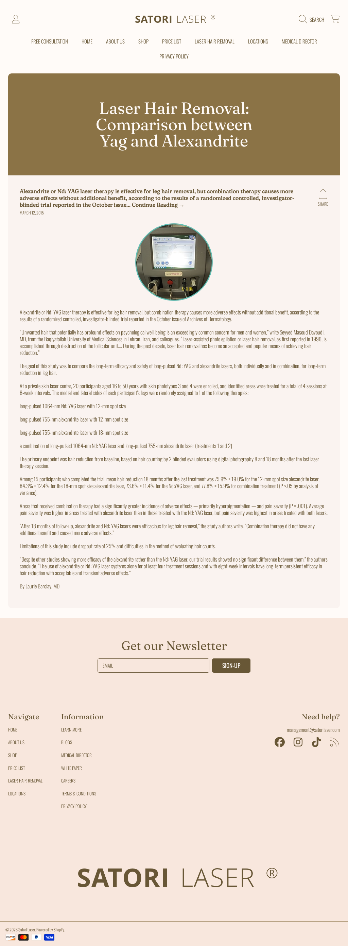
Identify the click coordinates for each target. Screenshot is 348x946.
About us (16, 742)
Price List (16, 767)
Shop (12, 755)
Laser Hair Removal (25, 780)
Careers (68, 780)
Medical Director (76, 755)
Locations (16, 793)
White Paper (71, 767)
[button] (313, 19)
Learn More (71, 729)
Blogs (66, 742)
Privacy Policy (74, 806)
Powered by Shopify (50, 929)
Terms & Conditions (78, 793)
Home (12, 729)
